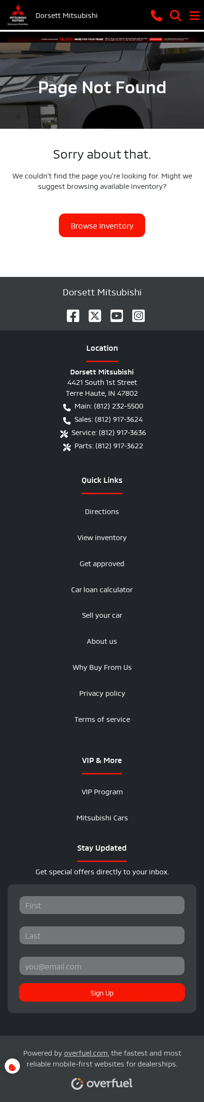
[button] (156, 14)
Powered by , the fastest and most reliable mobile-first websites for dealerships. (102, 1057)
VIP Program (102, 791)
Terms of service (102, 718)
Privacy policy (102, 692)
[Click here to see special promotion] (102, 37)
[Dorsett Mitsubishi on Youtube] (113, 312)
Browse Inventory (102, 225)
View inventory (102, 537)
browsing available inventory (115, 185)
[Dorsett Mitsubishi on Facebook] (69, 312)
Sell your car (102, 614)
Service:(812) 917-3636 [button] (109, 431)
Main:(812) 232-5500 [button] (108, 405)
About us (102, 640)
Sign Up (102, 992)
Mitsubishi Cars (102, 817)
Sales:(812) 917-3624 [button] (108, 418)
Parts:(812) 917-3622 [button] (108, 445)
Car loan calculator (102, 589)
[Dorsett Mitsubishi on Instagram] (135, 312)
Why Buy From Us (102, 666)
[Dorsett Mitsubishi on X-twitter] (91, 312)
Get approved (102, 563)
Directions (102, 510)
